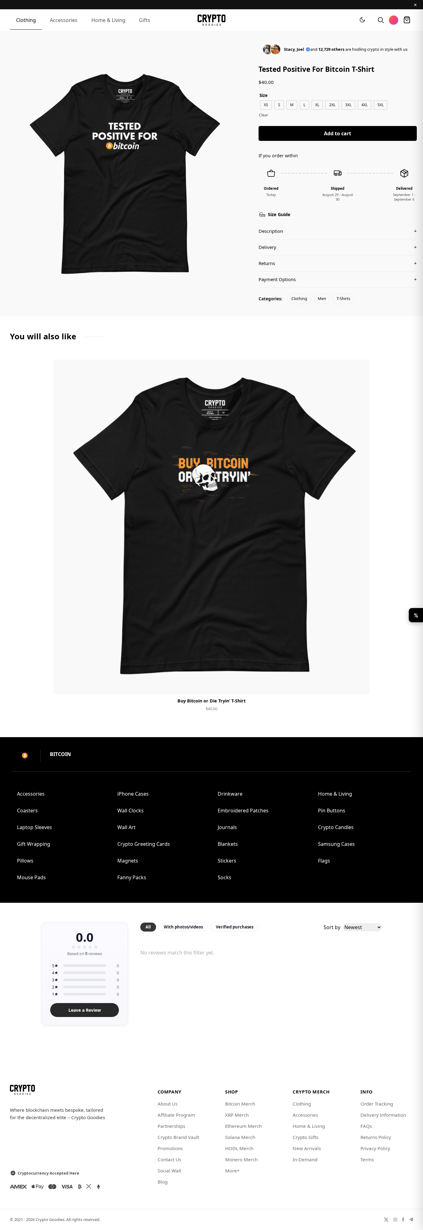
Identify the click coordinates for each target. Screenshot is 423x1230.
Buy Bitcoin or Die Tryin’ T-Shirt (211, 701)
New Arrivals (307, 1148)
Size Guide (279, 214)
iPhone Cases (133, 793)
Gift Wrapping (33, 844)
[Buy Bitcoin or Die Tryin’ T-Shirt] (211, 526)
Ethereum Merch (243, 1126)
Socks (224, 877)
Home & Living (108, 20)
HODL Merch (239, 1148)
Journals (227, 827)
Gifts (144, 20)
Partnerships (171, 1126)
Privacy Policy (375, 1148)
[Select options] (211, 684)
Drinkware (230, 793)
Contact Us (169, 1159)
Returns (338, 263)
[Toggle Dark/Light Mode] (362, 20)
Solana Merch (240, 1137)
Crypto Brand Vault (178, 1137)
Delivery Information (383, 1115)
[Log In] (393, 20)
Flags (324, 860)
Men (322, 298)
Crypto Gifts (305, 1137)
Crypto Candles (336, 827)
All (148, 927)
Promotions (170, 1148)
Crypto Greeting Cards (143, 844)
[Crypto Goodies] (212, 20)
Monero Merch (241, 1159)
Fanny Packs (131, 877)
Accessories (63, 20)
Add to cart (337, 133)
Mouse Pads (31, 877)
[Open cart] (407, 20)
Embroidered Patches (243, 810)
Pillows (25, 860)
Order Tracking (376, 1104)
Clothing (26, 20)
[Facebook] (403, 1220)
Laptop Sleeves (34, 827)
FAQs (366, 1126)
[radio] (266, 105)
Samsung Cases (336, 844)
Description (338, 231)
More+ (232, 1170)
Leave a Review (84, 1010)
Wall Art (126, 827)
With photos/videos (183, 927)
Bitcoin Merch (240, 1104)
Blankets (228, 844)
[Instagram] (395, 1220)
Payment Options (338, 279)
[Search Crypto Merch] (380, 20)
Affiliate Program (176, 1115)
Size (263, 95)
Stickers (227, 860)
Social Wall (169, 1170)
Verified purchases (234, 927)
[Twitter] (386, 1220)
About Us (167, 1104)
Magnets (127, 860)
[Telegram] (411, 1220)
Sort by (332, 927)
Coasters (27, 810)
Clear (263, 115)
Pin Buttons (331, 810)
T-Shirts (343, 298)
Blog (163, 1182)
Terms (367, 1159)
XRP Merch (237, 1115)
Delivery (338, 247)
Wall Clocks (130, 810)
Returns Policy (375, 1137)
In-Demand (305, 1159)
